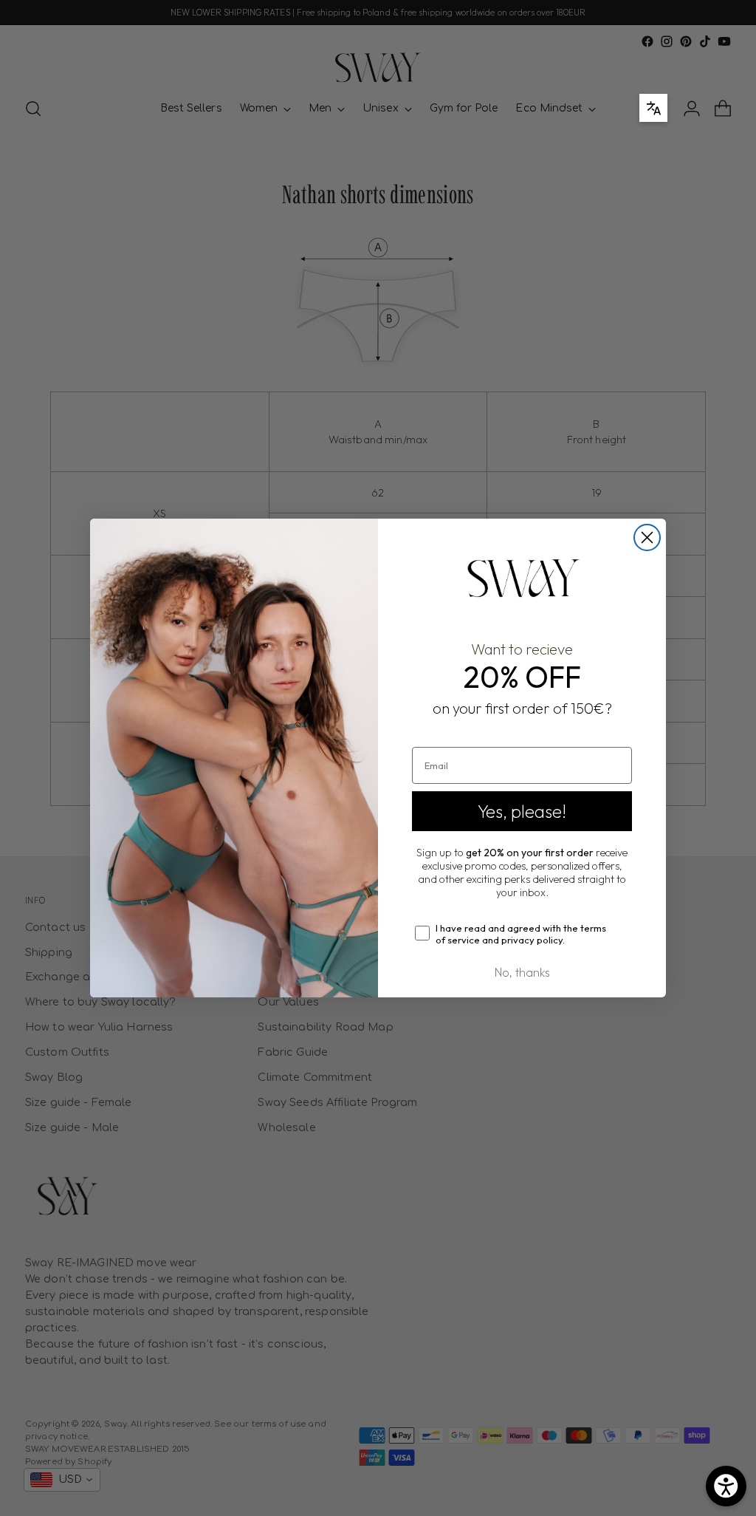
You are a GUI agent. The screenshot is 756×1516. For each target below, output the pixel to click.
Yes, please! (522, 811)
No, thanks (522, 972)
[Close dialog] (647, 537)
